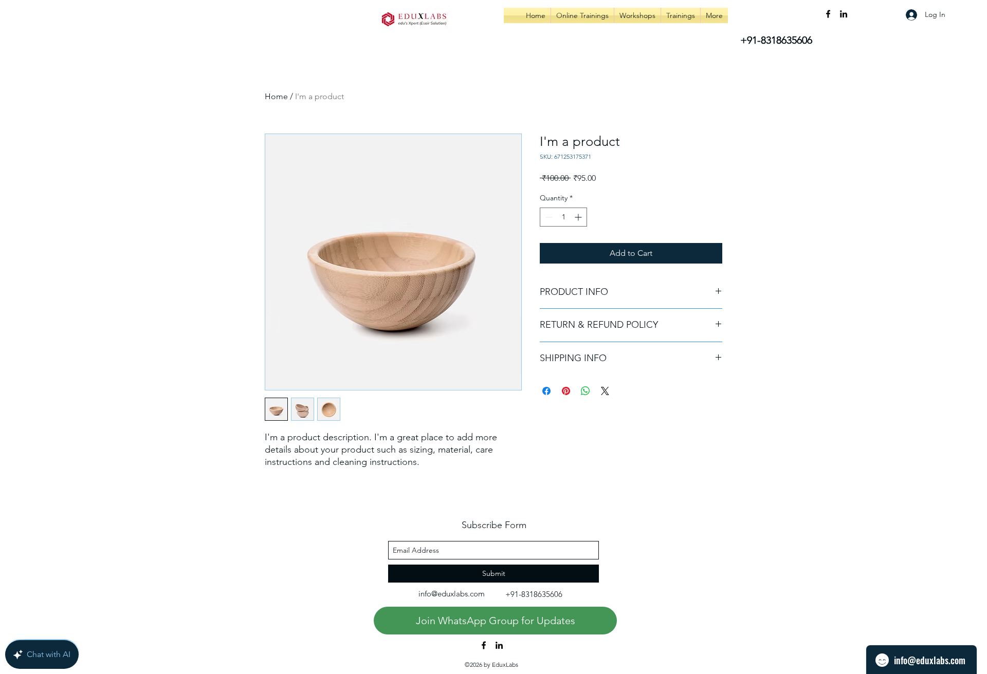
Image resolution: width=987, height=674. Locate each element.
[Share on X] (605, 391)
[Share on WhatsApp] (585, 391)
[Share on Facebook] (546, 391)
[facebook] (828, 14)
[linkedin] (843, 14)
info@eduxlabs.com (451, 593)
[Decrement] (547, 217)
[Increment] (579, 217)
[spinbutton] (563, 217)
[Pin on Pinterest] (566, 391)
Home (276, 96)
